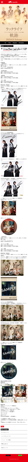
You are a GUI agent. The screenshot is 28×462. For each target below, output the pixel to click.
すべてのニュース (5, 432)
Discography (21, 42)
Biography (15, 42)
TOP (5, 42)
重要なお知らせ (4, 443)
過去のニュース (4, 447)
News (9, 42)
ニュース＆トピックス (5, 436)
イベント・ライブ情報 (5, 439)
